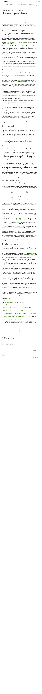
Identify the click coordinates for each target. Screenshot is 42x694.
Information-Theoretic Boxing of (15, 12)
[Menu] (2, 1)
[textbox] (20, 345)
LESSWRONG (7, 1)
